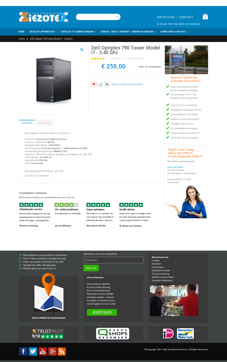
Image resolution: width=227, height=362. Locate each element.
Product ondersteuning (98, 287)
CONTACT (186, 17)
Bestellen (156, 263)
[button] (81, 52)
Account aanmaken (198, 3)
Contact (155, 260)
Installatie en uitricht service (101, 300)
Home (22, 38)
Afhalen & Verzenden (162, 277)
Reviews (44, 122)
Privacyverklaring (160, 273)
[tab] (27, 123)
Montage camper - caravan (100, 297)
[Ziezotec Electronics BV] (44, 17)
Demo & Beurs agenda (98, 283)
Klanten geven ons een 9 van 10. (39, 268)
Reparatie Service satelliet (100, 293)
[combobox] (98, 17)
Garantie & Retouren (162, 280)
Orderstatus (158, 267)
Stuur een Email (175, 167)
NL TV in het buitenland (98, 290)
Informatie (27, 122)
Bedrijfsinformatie (161, 270)
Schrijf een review (134, 58)
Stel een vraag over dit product (126, 84)
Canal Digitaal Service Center (101, 303)
